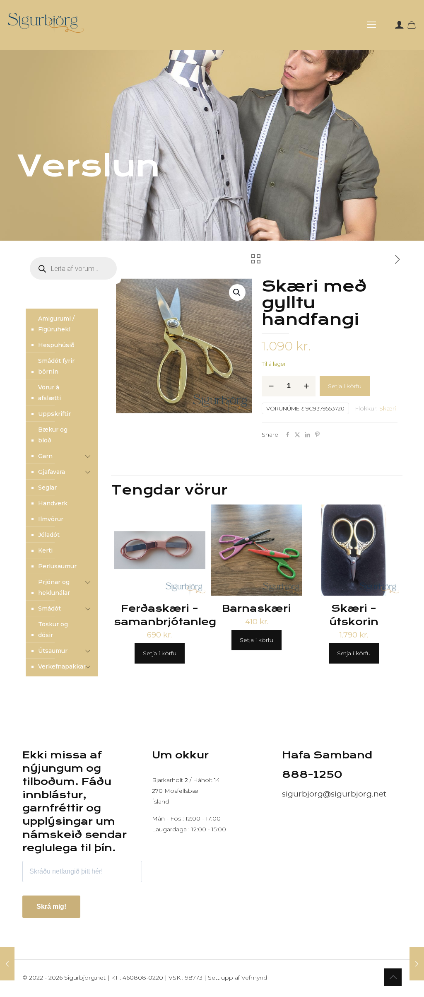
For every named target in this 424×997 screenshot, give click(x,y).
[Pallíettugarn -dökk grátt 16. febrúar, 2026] (7, 963)
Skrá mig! (51, 906)
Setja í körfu (344, 386)
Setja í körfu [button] (159, 653)
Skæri (387, 408)
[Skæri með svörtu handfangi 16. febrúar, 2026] (417, 963)
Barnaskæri (256, 608)
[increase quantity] (306, 386)
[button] (237, 292)
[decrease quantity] (271, 386)
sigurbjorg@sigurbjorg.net (334, 794)
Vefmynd (254, 977)
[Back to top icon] (393, 977)
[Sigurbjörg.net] (46, 25)
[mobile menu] (371, 25)
